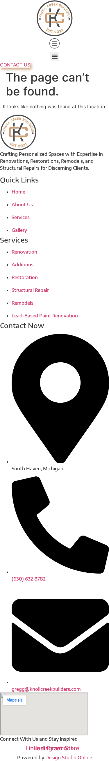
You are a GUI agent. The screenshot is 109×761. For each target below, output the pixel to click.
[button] (54, 56)
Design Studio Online (68, 757)
